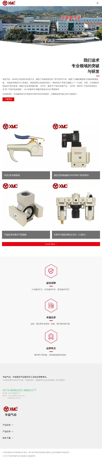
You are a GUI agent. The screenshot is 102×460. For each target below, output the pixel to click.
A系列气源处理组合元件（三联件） (70, 235)
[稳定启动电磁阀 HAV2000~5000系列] (76, 147)
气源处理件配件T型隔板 (15, 235)
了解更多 (8, 99)
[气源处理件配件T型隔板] (26, 207)
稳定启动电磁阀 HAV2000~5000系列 (71, 175)
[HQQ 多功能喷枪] (26, 147)
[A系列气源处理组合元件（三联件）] (76, 207)
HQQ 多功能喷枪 (12, 175)
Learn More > (51, 244)
